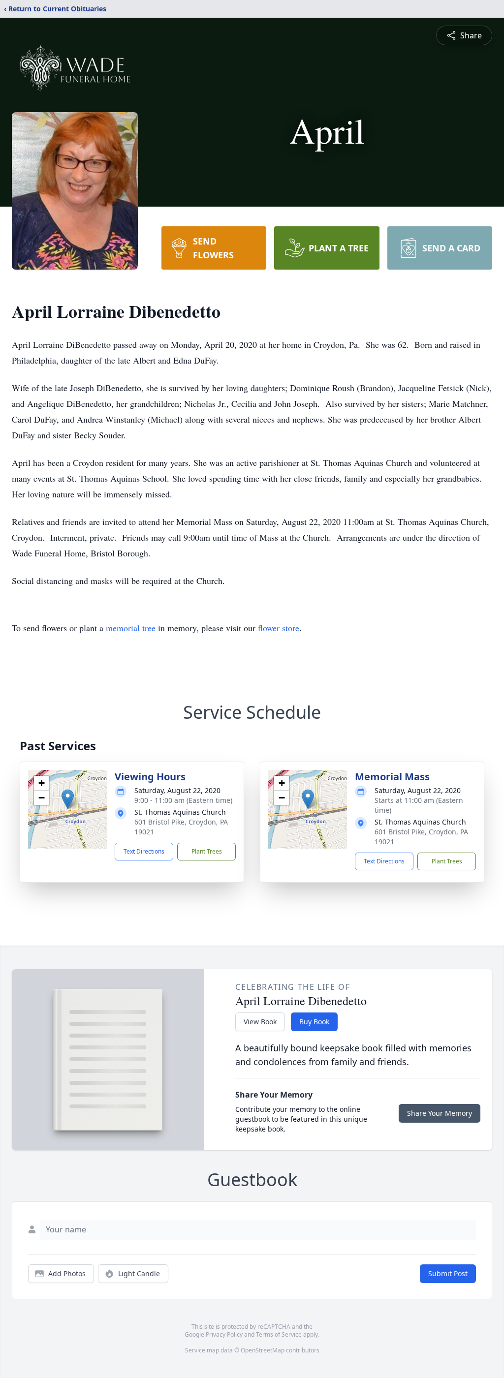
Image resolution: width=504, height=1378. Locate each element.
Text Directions (144, 851)
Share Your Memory (439, 1113)
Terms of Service (279, 1334)
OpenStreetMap (262, 1350)
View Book (260, 1021)
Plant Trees (206, 851)
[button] (68, 799)
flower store (278, 628)
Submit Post (448, 1273)
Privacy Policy (224, 1334)
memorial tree (131, 628)
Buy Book (314, 1021)
